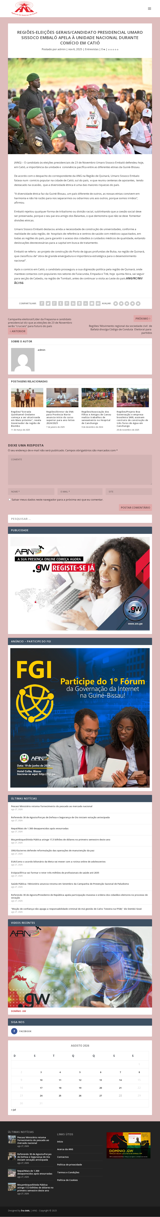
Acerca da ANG (65, 1149)
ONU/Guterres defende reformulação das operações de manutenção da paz (52, 850)
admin (62, 49)
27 (100, 1095)
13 (100, 1079)
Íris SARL (25, 1210)
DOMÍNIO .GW (18, 1011)
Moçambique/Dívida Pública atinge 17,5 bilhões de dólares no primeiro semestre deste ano (60, 839)
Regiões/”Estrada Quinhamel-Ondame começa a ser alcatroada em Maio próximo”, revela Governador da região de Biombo (26, 418)
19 (80, 1087)
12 (80, 1079)
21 (120, 1087)
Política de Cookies (67, 1180)
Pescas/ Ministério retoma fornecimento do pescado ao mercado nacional (51, 806)
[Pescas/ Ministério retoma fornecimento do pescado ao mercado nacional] (12, 1139)
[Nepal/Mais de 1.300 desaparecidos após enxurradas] (12, 1173)
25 (60, 1095)
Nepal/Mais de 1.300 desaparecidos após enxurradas (39, 828)
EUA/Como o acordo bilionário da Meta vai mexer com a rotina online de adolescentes (58, 861)
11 (60, 1079)
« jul (13, 1109)
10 (41, 1079)
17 (41, 1087)
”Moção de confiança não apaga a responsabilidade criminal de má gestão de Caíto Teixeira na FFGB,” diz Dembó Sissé (76, 908)
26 (80, 1095)
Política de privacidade (69, 1164)
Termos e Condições (68, 1172)
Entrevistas (92, 49)
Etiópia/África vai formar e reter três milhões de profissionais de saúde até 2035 (55, 872)
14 (120, 1079)
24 (41, 1095)
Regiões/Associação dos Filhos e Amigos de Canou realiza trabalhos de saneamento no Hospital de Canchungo (96, 417)
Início (60, 1141)
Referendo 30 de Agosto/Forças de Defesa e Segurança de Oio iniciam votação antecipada (60, 817)
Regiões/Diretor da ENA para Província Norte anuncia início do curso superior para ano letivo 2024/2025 (60, 417)
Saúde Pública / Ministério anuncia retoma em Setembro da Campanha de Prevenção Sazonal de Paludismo (70, 883)
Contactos (63, 1156)
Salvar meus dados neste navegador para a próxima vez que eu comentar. (57, 499)
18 (60, 1087)
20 (100, 1087)
